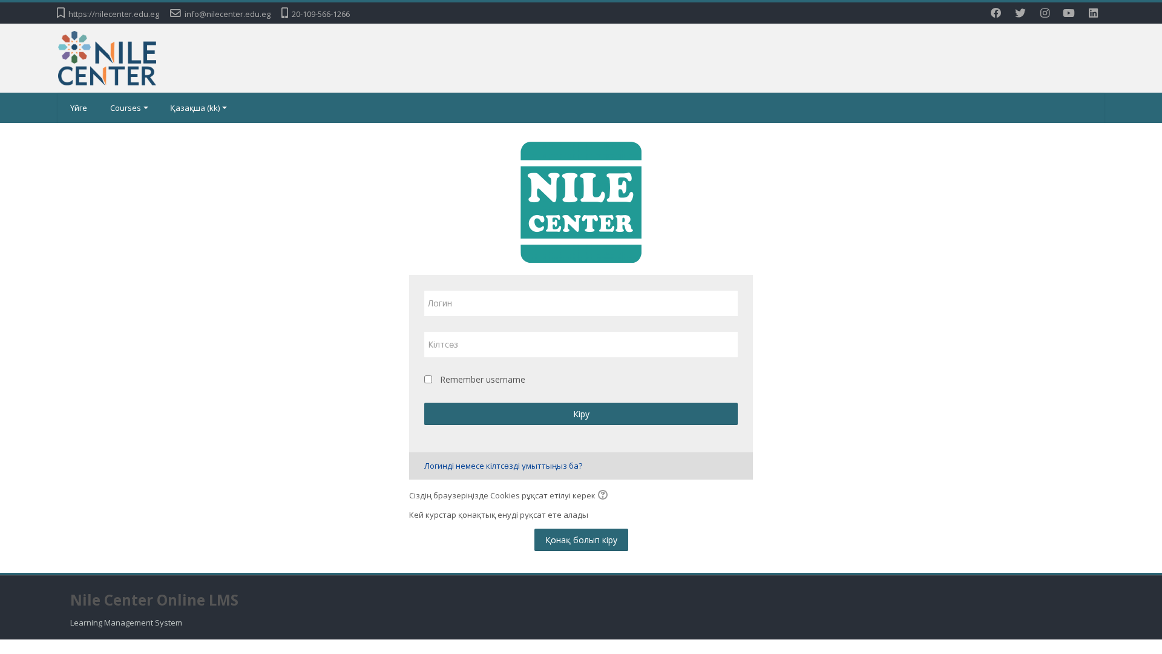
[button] (604, 496)
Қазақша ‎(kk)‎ (195, 107)
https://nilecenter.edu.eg (113, 13)
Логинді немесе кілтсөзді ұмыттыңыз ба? (503, 465)
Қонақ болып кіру (581, 540)
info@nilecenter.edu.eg (228, 13)
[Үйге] (107, 56)
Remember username (482, 379)
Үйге (78, 107)
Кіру (581, 414)
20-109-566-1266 (321, 13)
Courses (125, 107)
